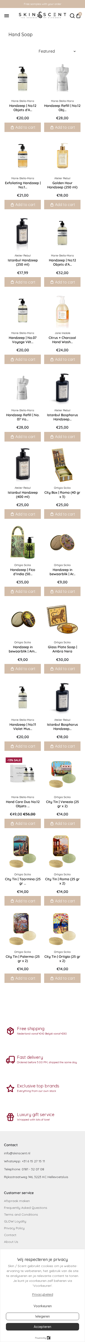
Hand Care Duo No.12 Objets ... (23, 804)
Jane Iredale (62, 333)
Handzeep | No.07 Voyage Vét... (23, 340)
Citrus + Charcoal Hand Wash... (62, 340)
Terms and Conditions (21, 1214)
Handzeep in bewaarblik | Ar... (62, 572)
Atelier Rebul (62, 178)
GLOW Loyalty (15, 1221)
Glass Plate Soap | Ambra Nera (62, 649)
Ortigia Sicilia (62, 487)
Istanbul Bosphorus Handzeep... (62, 417)
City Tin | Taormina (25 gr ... (23, 881)
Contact (10, 1235)
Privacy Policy (14, 1228)
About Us (11, 1242)
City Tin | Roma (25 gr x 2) (62, 881)
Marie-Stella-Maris (22, 101)
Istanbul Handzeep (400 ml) (23, 494)
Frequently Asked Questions (25, 1208)
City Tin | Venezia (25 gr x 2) (62, 804)
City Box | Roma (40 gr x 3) (62, 494)
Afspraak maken (17, 1201)
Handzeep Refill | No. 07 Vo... (22, 417)
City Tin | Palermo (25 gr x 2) (23, 958)
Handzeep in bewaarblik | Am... (23, 649)
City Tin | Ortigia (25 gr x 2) (62, 958)
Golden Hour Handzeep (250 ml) (62, 185)
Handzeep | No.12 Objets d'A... (22, 108)
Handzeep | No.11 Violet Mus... (22, 726)
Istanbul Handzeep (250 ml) (23, 262)
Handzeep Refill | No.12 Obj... (62, 108)
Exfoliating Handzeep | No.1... (23, 185)
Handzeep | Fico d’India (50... (22, 572)
